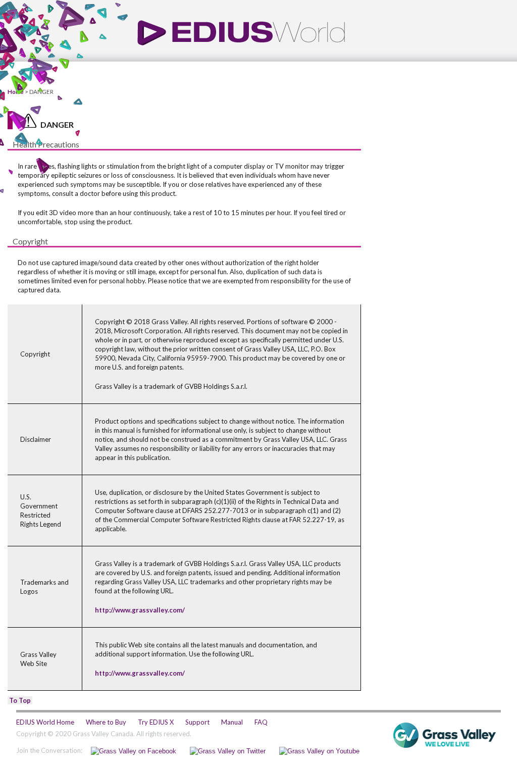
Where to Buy (106, 722)
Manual (232, 722)
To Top (20, 700)
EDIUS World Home (45, 722)
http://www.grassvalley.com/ (140, 610)
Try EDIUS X (156, 722)
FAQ (261, 722)
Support (197, 722)
